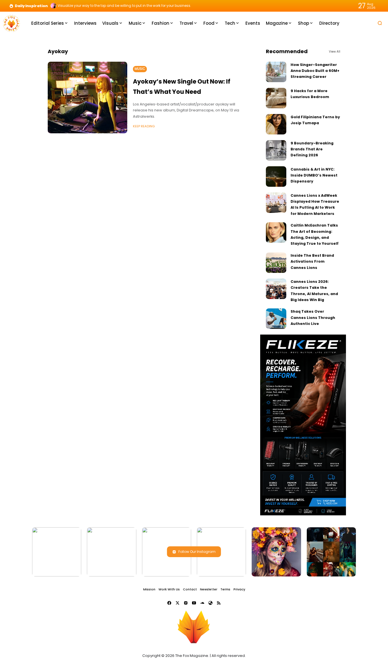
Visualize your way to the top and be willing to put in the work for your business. (124, 5)
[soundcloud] (202, 603)
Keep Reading (144, 126)
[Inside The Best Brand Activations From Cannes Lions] (276, 262)
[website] (210, 603)
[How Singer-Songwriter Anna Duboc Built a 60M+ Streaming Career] (276, 72)
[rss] (219, 603)
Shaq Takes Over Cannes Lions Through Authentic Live (313, 317)
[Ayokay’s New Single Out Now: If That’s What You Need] (87, 97)
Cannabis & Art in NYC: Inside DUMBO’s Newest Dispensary (314, 175)
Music (140, 69)
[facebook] (169, 603)
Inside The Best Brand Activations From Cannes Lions (312, 261)
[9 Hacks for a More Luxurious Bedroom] (276, 98)
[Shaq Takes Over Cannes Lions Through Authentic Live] (276, 318)
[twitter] (178, 603)
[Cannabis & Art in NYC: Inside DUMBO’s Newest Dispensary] (276, 176)
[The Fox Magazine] (11, 23)
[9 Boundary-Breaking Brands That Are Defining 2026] (276, 150)
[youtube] (194, 603)
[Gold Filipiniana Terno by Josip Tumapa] (276, 124)
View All (334, 51)
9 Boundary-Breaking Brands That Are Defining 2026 (312, 149)
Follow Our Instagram (197, 551)
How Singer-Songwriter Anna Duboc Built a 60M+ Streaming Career (315, 70)
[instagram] (186, 603)
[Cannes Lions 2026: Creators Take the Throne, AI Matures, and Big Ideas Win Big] (276, 289)
